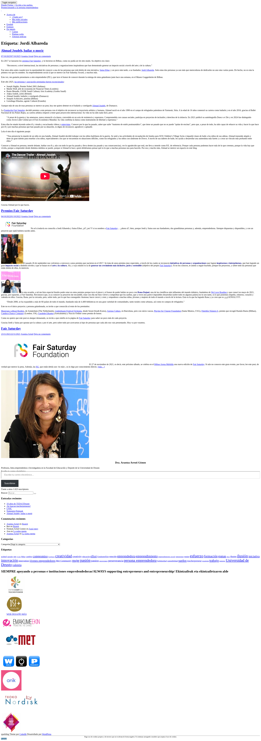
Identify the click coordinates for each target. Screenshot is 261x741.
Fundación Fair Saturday (14, 110)
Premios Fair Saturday (17, 210)
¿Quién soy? (17, 17)
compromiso (40, 556)
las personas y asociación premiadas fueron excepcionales (39, 82)
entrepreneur (180, 557)
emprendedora (126, 556)
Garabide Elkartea (46, 313)
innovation (23, 560)
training (222, 561)
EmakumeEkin (103, 557)
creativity (77, 556)
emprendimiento (147, 556)
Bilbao (23, 557)
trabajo (214, 560)
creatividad (63, 556)
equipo (186, 557)
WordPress (46, 734)
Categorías (5, 544)
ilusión (242, 556)
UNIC (9, 508)
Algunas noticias (19, 36)
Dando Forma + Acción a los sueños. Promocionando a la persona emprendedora (19, 6)
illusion (233, 556)
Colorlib (23, 734)
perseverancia (115, 560)
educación (86, 556)
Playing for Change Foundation (167, 311)
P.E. (37, 367)
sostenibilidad (172, 561)
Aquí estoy (33, 529)
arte (14, 556)
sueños (182, 560)
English (10, 24)
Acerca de (11, 14)
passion (95, 560)
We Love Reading (219, 292)
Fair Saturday (112, 228)
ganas (222, 556)
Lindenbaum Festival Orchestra (68, 311)
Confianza (51, 557)
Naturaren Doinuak (15, 511)
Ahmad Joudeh (98, 105)
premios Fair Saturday (31, 61)
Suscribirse (9, 483)
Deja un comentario (42, 56)
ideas (228, 557)
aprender (10, 557)
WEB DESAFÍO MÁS (17, 614)
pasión (85, 560)
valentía (16, 565)
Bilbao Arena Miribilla (164, 364)
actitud (4, 556)
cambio (29, 556)
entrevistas (65, 124)
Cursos (15, 32)
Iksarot (25, 524)
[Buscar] (35, 493)
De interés (11, 29)
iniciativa (254, 556)
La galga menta (20, 531)
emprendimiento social (166, 557)
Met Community (64, 561)
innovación (9, 560)
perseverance (103, 561)
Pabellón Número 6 (209, 311)
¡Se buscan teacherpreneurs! (19, 506)
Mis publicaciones (19, 22)
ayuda (19, 557)
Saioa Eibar (104, 70)
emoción (113, 556)
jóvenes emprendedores (42, 560)
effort (93, 556)
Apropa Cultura (113, 311)
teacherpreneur (194, 561)
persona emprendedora (140, 560)
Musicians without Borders (12, 311)
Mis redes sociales (19, 19)
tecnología (205, 561)
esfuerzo (196, 556)
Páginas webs (18, 34)
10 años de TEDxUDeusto (18, 504)
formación (211, 556)
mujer (76, 560)
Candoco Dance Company (12, 313)
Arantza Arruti (27, 56)
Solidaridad (162, 561)
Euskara (10, 27)
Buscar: (4, 493)
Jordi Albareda (148, 70)
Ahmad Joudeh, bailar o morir (22, 50)
